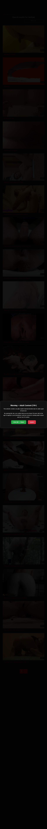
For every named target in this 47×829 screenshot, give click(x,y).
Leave (32, 422)
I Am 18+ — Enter (18, 422)
